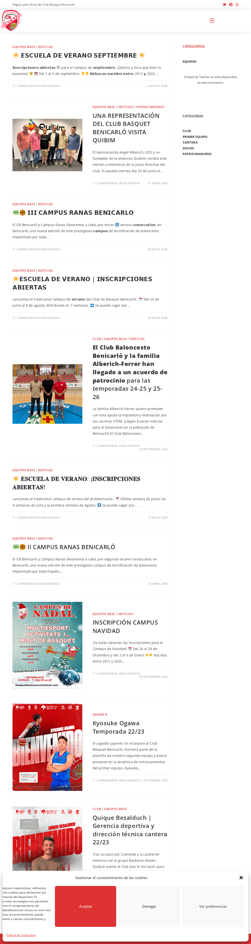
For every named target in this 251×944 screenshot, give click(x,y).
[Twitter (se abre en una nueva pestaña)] (224, 4)
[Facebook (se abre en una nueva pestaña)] (231, 4)
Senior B (100, 715)
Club (97, 339)
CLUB (187, 131)
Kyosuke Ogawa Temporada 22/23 (119, 727)
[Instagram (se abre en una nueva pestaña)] (236, 4)
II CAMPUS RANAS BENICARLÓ (70, 547)
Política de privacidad (20, 935)
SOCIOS (188, 148)
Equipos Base (24, 47)
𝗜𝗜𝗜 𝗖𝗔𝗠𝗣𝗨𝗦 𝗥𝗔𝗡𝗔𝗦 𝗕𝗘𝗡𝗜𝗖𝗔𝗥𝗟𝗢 (80, 212)
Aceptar (85, 906)
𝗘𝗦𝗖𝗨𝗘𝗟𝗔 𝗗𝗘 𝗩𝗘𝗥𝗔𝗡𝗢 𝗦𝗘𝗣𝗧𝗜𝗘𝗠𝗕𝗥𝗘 (79, 55)
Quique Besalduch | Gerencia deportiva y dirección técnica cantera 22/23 (130, 829)
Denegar (149, 906)
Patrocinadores (150, 107)
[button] (241, 877)
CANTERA (190, 142)
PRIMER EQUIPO (195, 136)
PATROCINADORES (197, 154)
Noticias (45, 47)
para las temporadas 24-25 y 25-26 (130, 372)
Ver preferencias (213, 906)
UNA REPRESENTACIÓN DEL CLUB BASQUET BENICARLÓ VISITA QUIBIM (126, 127)
